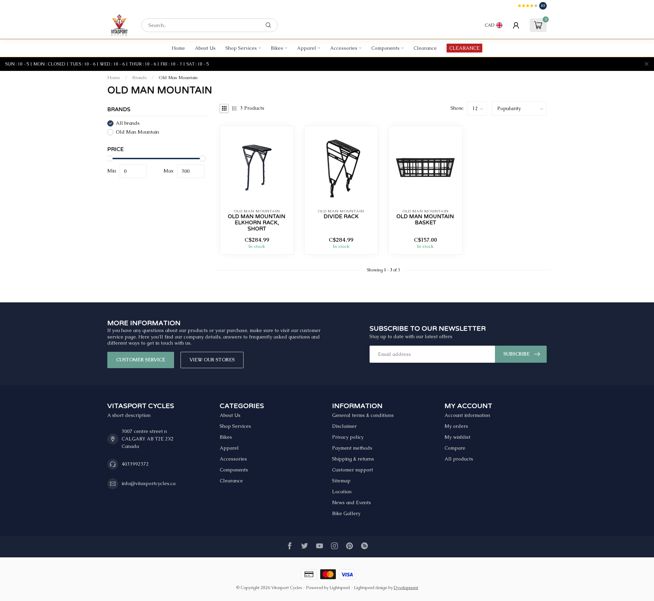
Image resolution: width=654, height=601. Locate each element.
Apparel (306, 48)
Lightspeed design (370, 587)
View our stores (212, 360)
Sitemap (341, 481)
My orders (456, 426)
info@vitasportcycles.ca (148, 483)
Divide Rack (341, 216)
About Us (205, 48)
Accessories (343, 48)
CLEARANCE (464, 48)
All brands (128, 123)
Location (342, 492)
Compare (455, 448)
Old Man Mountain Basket (425, 219)
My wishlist (457, 437)
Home (178, 48)
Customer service (140, 360)
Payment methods (352, 448)
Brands (139, 77)
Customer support (352, 470)
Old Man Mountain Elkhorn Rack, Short (256, 222)
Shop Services (241, 48)
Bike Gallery (346, 513)
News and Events (351, 502)
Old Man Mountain (178, 77)
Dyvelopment (406, 587)
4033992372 (135, 464)
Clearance (425, 48)
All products (459, 459)
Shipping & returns (353, 459)
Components (385, 48)
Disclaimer (344, 426)
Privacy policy (347, 437)
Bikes (277, 48)
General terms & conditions (363, 415)
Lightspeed (339, 587)
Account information (467, 415)
